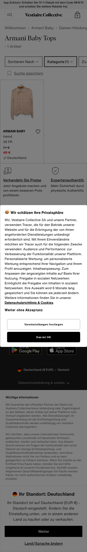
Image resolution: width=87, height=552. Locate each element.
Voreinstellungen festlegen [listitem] (43, 324)
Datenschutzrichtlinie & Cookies (29, 302)
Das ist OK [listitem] (43, 337)
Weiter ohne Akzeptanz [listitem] (24, 310)
